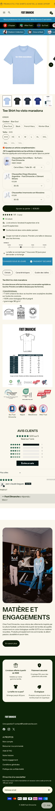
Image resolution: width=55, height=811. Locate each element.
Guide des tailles (42, 272)
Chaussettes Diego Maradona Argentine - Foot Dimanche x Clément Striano (27, 176)
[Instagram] (8, 729)
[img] (6, 480)
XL (37, 137)
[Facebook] (4, 729)
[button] (7, 101)
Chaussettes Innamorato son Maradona (28, 192)
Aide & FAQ (7, 751)
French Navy (29, 126)
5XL (20, 143)
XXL (44, 137)
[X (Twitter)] (13, 729)
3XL (5, 143)
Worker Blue (43, 126)
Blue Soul (8, 126)
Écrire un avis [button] (27, 463)
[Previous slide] (4, 64)
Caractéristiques (23, 272)
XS (13, 137)
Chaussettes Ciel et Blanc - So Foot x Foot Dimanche (27, 159)
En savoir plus (11, 643)
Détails (8, 272)
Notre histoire (8, 755)
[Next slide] (51, 64)
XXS (6, 137)
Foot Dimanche (30, 805)
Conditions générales (11, 764)
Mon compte (8, 741)
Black (18, 126)
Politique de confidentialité (13, 769)
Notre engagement (10, 760)
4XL (13, 143)
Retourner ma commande (13, 746)
